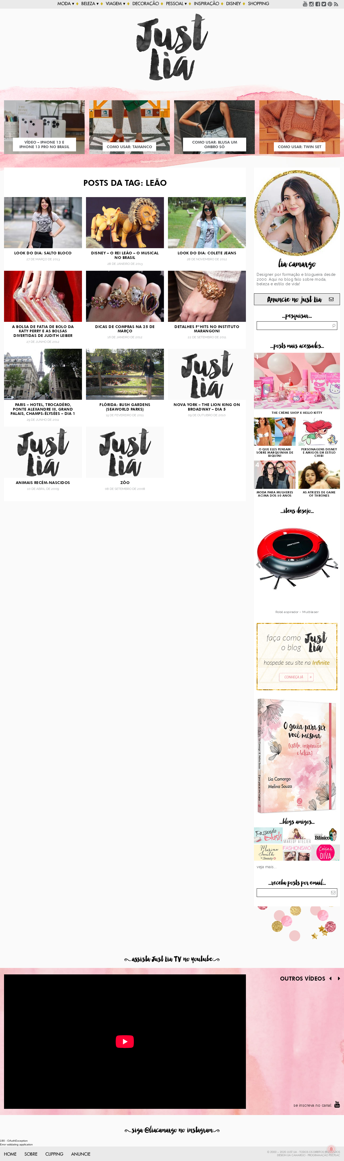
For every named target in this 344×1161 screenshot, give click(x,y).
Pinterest (330, 3)
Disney (233, 4)
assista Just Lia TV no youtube (172, 959)
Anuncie (80, 1154)
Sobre (30, 1154)
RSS (336, 3)
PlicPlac (334, 1155)
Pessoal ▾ (176, 4)
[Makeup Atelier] (297, 836)
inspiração (206, 4)
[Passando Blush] (268, 836)
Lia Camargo (296, 1155)
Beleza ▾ (90, 4)
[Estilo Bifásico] (325, 836)
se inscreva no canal (312, 1105)
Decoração (145, 4)
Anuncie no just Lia (294, 299)
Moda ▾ (66, 4)
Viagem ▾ (115, 4)
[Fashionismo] (297, 853)
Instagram (311, 3)
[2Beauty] (268, 853)
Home (10, 1154)
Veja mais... (267, 867)
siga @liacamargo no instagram (172, 1130)
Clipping (54, 1154)
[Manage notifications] (331, 1149)
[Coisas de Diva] (325, 853)
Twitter (323, 3)
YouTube (305, 3)
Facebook (317, 3)
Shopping (258, 4)
